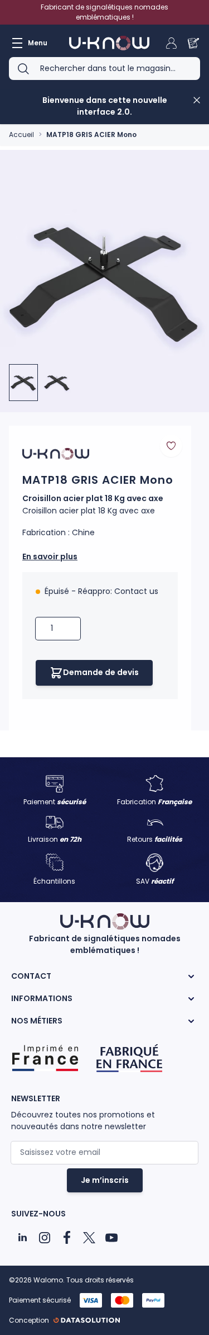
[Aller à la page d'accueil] (109, 43)
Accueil (21, 134)
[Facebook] (67, 1237)
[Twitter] (89, 1237)
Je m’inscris (105, 1180)
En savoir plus (49, 556)
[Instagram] (44, 1237)
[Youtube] (111, 1237)
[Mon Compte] (171, 43)
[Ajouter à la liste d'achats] (171, 446)
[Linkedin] (22, 1237)
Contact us (136, 591)
